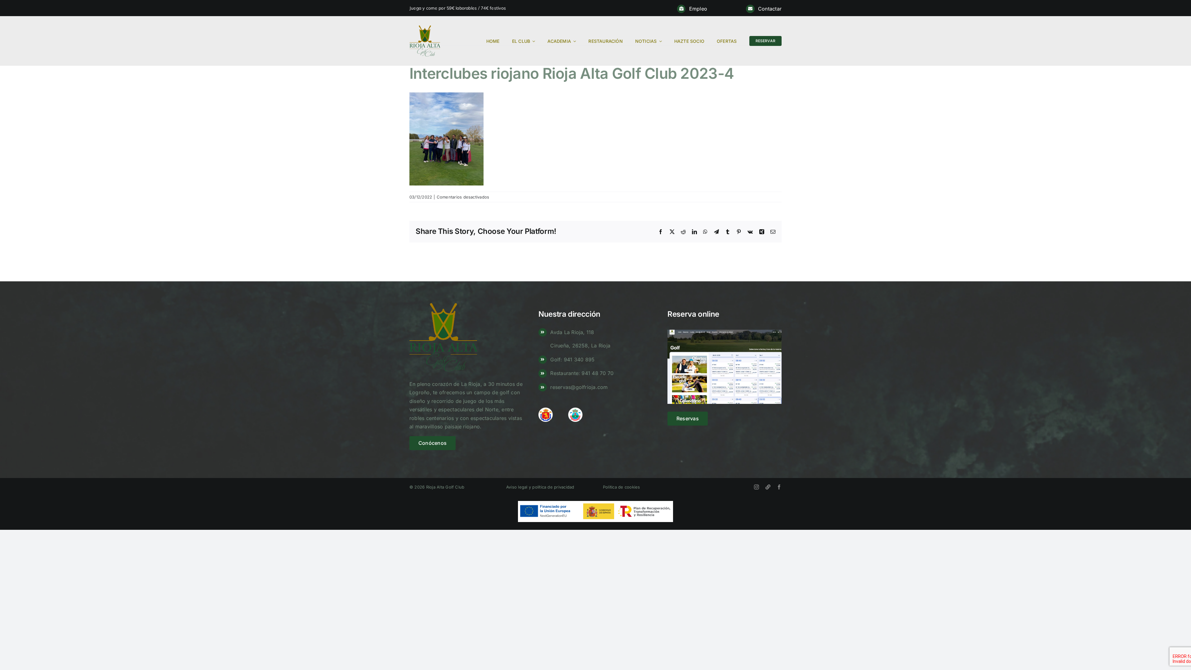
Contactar (770, 9)
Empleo (698, 9)
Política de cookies (621, 487)
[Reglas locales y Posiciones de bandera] (767, 487)
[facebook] (779, 487)
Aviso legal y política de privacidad (540, 487)
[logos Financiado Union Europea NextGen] (595, 503)
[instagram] (756, 487)
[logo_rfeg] (545, 410)
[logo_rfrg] (575, 410)
